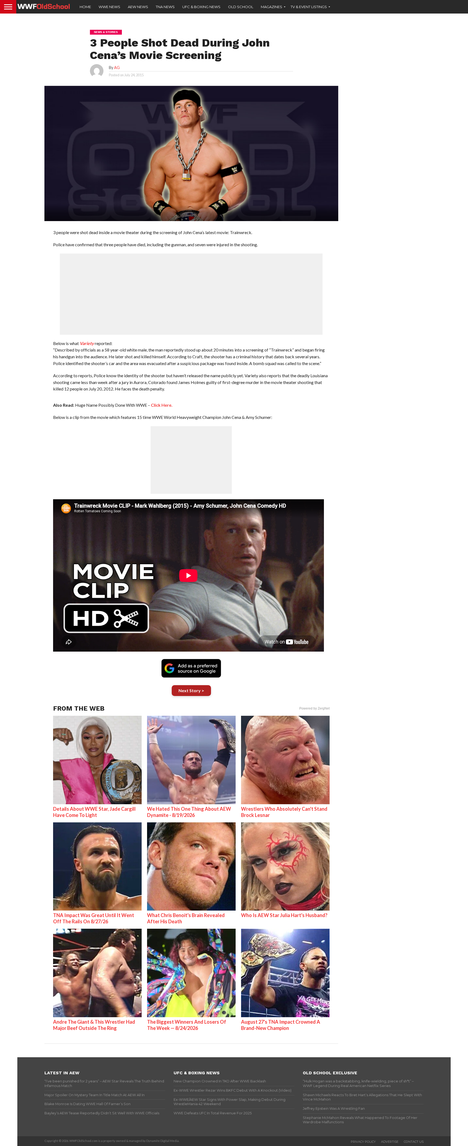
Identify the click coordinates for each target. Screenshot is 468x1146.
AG (117, 67)
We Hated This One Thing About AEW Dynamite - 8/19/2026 (189, 812)
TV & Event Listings (309, 7)
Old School (240, 7)
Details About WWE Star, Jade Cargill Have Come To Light (94, 812)
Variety (87, 343)
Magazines (271, 7)
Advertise (389, 1142)
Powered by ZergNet (314, 708)
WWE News (109, 7)
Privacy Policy (363, 1142)
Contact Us (414, 1142)
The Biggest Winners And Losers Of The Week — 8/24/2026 (186, 1025)
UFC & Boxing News (201, 7)
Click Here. (161, 405)
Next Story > (191, 690)
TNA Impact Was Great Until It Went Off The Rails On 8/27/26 (93, 918)
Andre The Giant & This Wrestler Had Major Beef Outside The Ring (94, 1025)
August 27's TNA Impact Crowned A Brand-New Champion (280, 1025)
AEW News (138, 7)
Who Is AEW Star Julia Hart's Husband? (284, 915)
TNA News (165, 7)
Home (85, 7)
